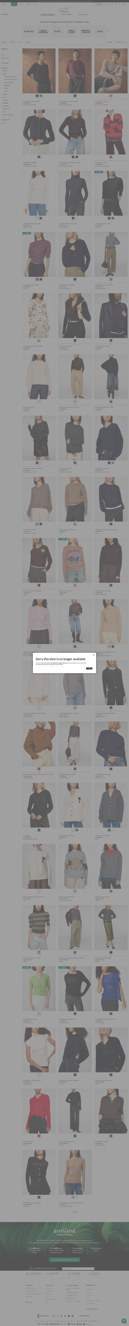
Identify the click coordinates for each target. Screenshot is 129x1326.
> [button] (89, 668)
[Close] (93, 654)
